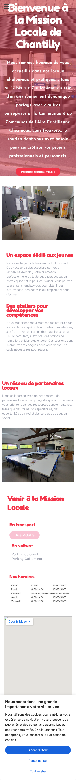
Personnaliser (38, 760)
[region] (38, 737)
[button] (6, 6)
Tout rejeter (38, 771)
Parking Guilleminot (27, 558)
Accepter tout (38, 750)
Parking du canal (25, 554)
